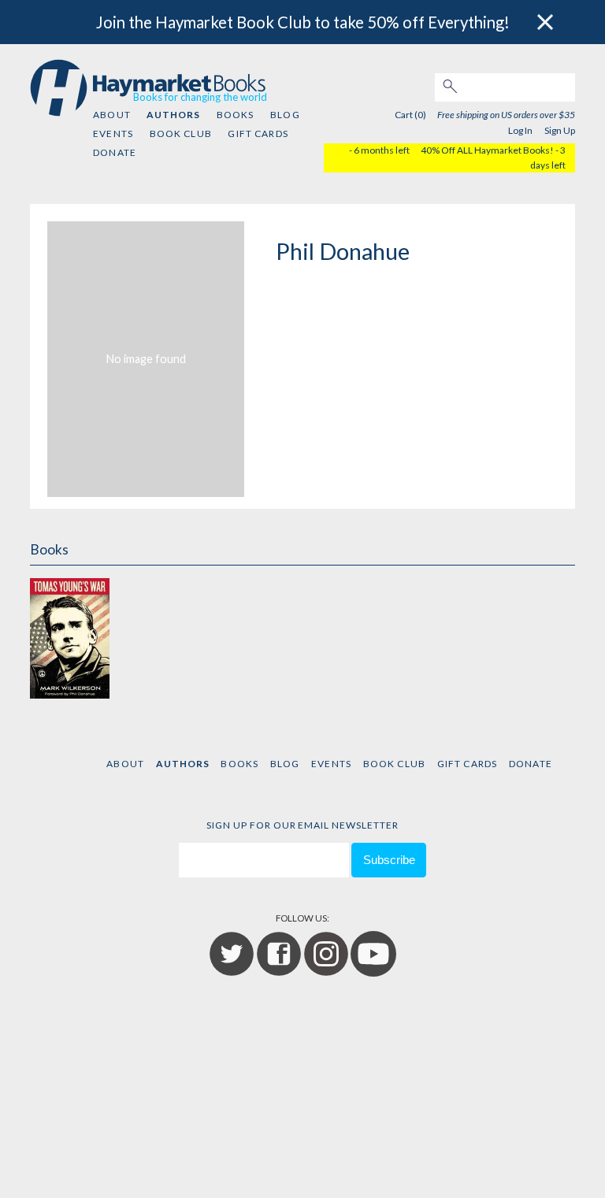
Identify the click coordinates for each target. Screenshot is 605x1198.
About (112, 115)
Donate (114, 152)
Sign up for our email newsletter (302, 825)
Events (113, 133)
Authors (173, 115)
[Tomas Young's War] (69, 638)
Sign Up (559, 130)
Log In (520, 130)
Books (235, 115)
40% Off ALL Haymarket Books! (487, 150)
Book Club (181, 133)
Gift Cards (258, 133)
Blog (285, 115)
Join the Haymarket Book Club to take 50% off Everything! (303, 22)
